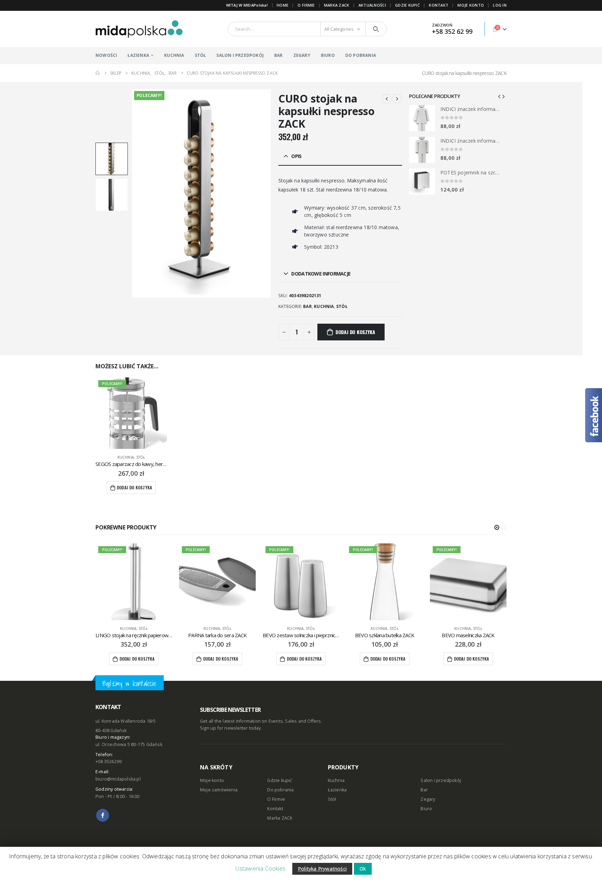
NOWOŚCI (106, 55)
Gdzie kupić (279, 780)
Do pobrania (280, 790)
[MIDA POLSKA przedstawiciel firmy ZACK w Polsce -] (139, 29)
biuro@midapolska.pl (118, 779)
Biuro (426, 809)
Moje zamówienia (219, 790)
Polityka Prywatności (322, 868)
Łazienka (337, 790)
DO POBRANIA (360, 55)
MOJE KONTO (470, 5)
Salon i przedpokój (440, 780)
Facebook (102, 815)
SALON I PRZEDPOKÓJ (240, 55)
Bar (307, 306)
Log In (500, 5)
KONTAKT (438, 5)
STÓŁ (200, 55)
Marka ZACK (336, 5)
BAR (278, 55)
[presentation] (133, 193)
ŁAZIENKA (138, 55)
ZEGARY (301, 55)
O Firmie (276, 799)
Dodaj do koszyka (355, 332)
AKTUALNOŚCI (372, 5)
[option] (112, 159)
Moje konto (212, 780)
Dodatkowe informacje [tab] (320, 273)
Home (282, 5)
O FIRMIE (306, 5)
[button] (496, 527)
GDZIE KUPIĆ (407, 5)
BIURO (328, 55)
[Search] (376, 29)
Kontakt (275, 809)
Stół (342, 306)
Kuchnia (324, 306)
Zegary (427, 799)
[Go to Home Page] (97, 73)
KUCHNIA (174, 55)
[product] (422, 118)
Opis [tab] (296, 156)
